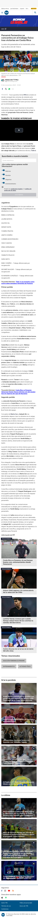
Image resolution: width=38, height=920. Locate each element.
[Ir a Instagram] (5, 891)
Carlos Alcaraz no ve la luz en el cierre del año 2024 (18, 650)
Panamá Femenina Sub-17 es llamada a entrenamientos (19, 720)
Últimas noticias (5, 8)
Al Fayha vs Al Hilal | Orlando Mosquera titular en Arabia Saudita (18, 783)
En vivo (34, 8)
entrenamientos (9, 666)
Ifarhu (27, 8)
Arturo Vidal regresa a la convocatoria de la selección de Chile (18, 591)
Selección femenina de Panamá (13, 661)
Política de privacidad (26, 903)
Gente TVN (4, 903)
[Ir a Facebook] (2, 891)
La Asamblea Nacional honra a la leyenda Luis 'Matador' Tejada (16, 741)
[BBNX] (3, 915)
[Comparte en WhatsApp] (9, 89)
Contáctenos (4, 909)
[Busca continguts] (35, 12)
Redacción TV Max (11, 80)
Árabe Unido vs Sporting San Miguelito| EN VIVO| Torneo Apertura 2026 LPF (18, 877)
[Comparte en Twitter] (6, 89)
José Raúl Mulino (14, 8)
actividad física (25, 666)
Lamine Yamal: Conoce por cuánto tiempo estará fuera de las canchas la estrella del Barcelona (18, 621)
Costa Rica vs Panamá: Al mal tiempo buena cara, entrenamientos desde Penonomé (18, 562)
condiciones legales (16, 189)
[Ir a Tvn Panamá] (18, 13)
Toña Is (33, 150)
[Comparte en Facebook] (2, 89)
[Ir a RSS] (13, 891)
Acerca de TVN (24, 906)
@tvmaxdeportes (12, 81)
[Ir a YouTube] (9, 891)
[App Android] (6, 897)
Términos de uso (6, 906)
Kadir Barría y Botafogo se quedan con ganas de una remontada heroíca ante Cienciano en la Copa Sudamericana (18, 698)
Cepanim (22, 8)
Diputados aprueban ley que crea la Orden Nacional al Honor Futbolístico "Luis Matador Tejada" (18, 761)
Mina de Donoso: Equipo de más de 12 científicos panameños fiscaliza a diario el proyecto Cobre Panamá (18, 834)
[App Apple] (2, 897)
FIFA (25, 95)
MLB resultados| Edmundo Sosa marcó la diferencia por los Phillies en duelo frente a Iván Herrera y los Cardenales (18, 813)
